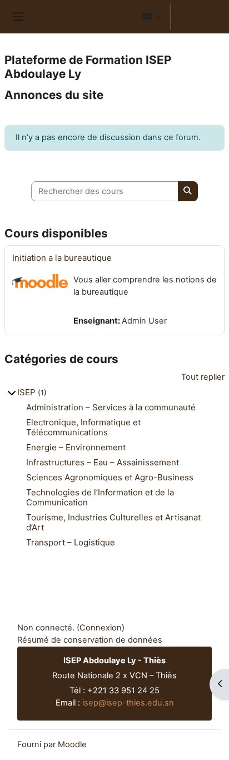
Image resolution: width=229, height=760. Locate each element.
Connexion (199, 16)
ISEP (26, 392)
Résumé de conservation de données (89, 640)
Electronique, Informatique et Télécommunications (83, 427)
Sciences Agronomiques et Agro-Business (109, 477)
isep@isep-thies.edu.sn (128, 703)
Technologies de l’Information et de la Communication (100, 497)
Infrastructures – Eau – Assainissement (102, 462)
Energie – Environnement (76, 447)
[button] (151, 16)
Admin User (144, 321)
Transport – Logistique (70, 542)
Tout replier (203, 377)
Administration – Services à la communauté (111, 407)
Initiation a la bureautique (62, 257)
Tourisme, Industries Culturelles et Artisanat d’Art (113, 522)
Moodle (72, 744)
